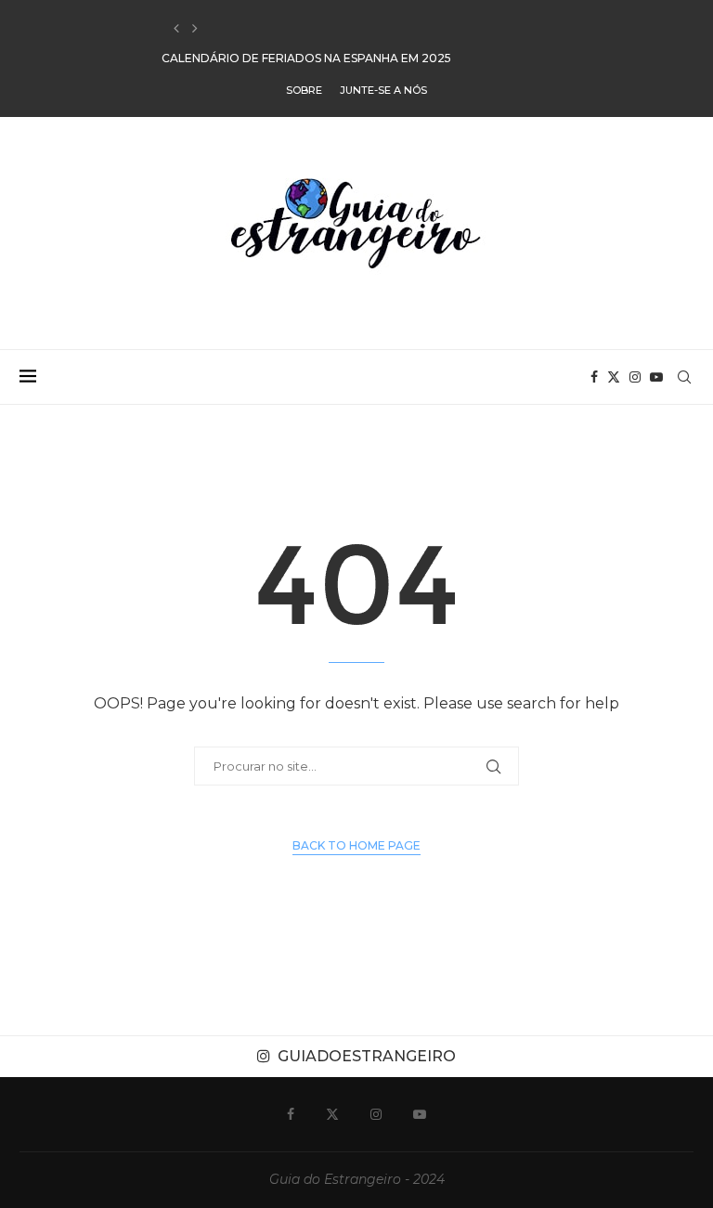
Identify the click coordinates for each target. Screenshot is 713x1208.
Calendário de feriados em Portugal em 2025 (313, 59)
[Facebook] (594, 377)
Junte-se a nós (383, 90)
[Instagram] (635, 377)
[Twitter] (613, 377)
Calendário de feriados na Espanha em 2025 (306, 29)
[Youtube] (656, 377)
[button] (176, 29)
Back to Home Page (356, 845)
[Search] (684, 377)
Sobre (304, 90)
